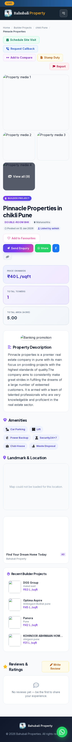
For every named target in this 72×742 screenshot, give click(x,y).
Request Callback (23, 48)
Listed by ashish (50, 228)
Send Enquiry (20, 248)
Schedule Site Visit (23, 39)
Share (44, 248)
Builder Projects (23, 27)
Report (61, 66)
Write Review (55, 666)
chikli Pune (42, 27)
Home (6, 27)
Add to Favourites (24, 238)
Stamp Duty (52, 57)
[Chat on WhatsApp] (62, 732)
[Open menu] (63, 13)
